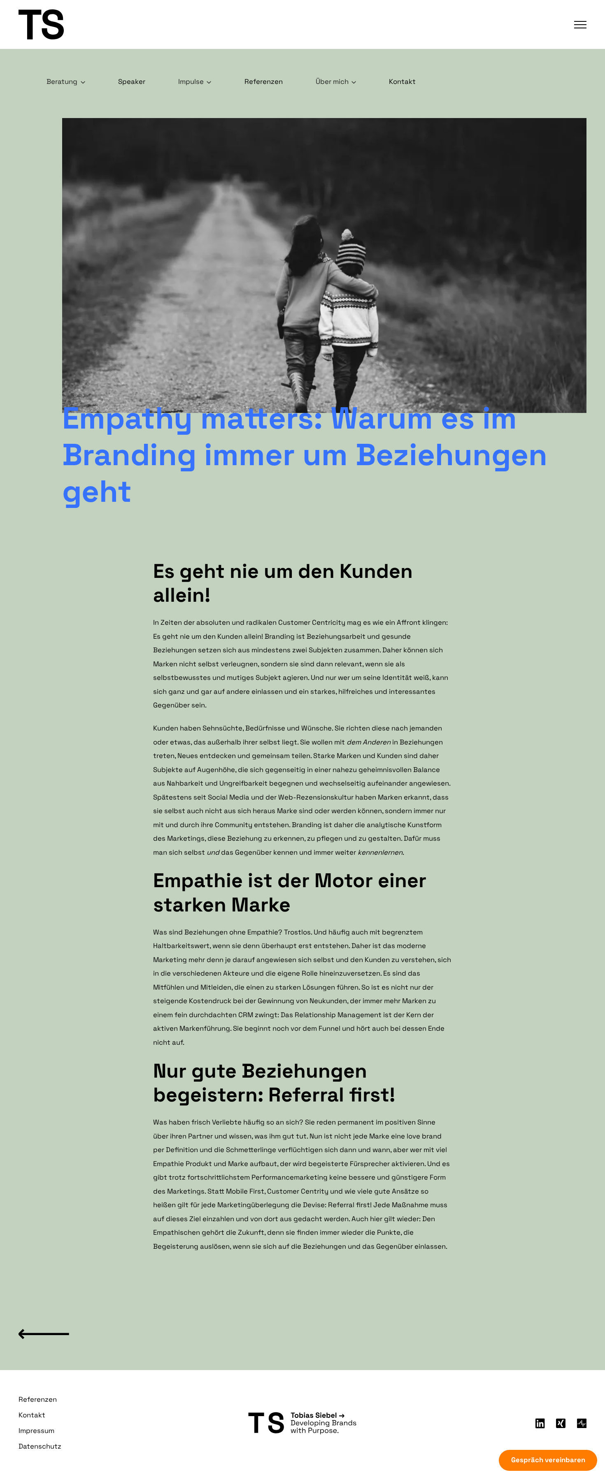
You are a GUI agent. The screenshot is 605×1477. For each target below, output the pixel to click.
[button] (576, 25)
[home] (89, 24)
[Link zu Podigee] (581, 1423)
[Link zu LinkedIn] (540, 1423)
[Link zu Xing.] (560, 1423)
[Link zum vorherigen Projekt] (44, 1332)
